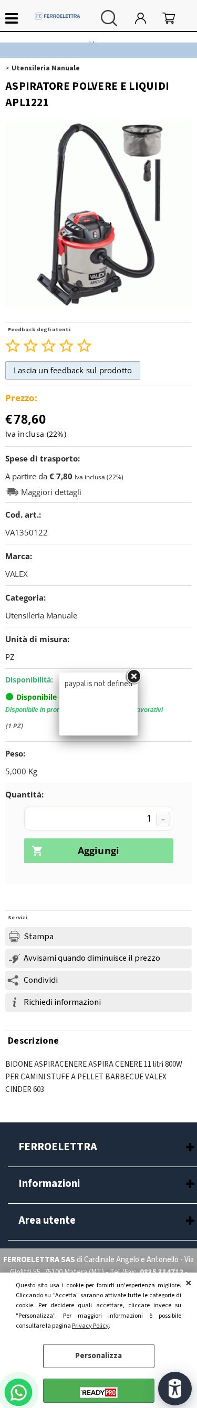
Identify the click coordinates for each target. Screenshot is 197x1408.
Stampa (39, 936)
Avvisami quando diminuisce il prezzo (92, 958)
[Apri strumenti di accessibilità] (175, 1388)
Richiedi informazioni (62, 1002)
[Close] (133, 676)
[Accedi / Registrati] (146, 18)
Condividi (41, 980)
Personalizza (98, 1355)
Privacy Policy (90, 1325)
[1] (98, 819)
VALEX (16, 574)
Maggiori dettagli (51, 492)
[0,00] (174, 18)
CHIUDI (188, 1283)
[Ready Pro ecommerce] (98, 1392)
